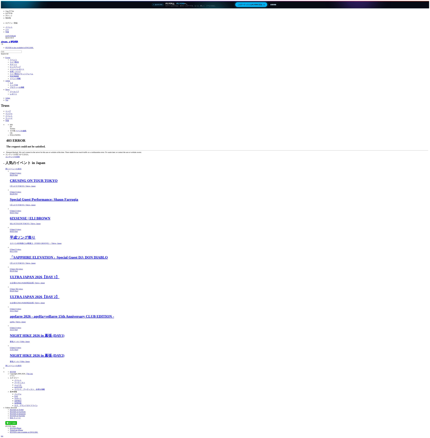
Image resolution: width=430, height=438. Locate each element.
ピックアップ (15, 67)
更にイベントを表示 (13, 169)
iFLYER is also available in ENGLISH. (19, 48)
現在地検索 (14, 76)
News (7, 90)
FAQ (16, 396)
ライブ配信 (14, 62)
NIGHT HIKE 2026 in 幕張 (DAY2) (37, 355)
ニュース (18, 385)
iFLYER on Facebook (18, 412)
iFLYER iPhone (15, 428)
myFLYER (9, 36)
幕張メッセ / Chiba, (20, 342)
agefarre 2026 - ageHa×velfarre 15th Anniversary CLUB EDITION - (62, 316)
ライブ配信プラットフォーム (21, 74)
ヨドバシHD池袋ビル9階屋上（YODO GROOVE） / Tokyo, (35, 243)
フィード (9, 118)
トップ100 (14, 85)
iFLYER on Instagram (18, 414)
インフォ (9, 113)
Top (6, 100)
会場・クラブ (15, 71)
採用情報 (18, 403)
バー (7, 29)
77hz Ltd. (29, 374)
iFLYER (13, 372)
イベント (9, 27)
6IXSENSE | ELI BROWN (30, 218)
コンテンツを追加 (12, 157)
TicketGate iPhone (16, 430)
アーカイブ (14, 92)
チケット (13, 64)
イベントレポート (17, 69)
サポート (18, 398)
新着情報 (273, 5)
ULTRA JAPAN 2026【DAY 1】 (34, 277)
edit (14, 36)
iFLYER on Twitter (17, 410)
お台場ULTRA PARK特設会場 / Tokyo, (27, 283)
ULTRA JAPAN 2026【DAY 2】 (34, 297)
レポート (13, 94)
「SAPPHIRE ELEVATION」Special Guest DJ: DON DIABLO (59, 257)
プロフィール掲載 (17, 87)
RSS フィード (15, 418)
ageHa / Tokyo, (18, 322)
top (2, 436)
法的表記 (18, 401)
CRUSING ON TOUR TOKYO (34, 181)
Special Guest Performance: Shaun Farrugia (44, 199)
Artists (7, 81)
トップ (8, 111)
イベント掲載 (15, 79)
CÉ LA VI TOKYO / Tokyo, (22, 186)
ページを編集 (21, 131)
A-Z (11, 83)
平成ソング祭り (22, 237)
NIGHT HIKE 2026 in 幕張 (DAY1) (37, 335)
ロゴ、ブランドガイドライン (26, 405)
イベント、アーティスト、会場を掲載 (29, 389)
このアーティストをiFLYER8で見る (251, 4)
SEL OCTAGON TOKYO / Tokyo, (25, 224)
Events (7, 58)
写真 (7, 32)
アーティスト (19, 383)
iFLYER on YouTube (17, 416)
